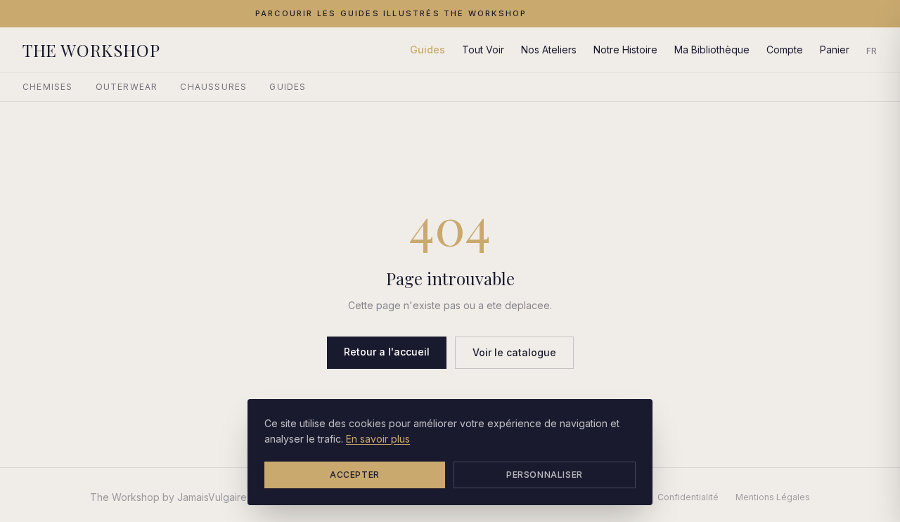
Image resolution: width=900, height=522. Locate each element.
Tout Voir (483, 50)
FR (872, 51)
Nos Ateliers (549, 50)
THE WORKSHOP (91, 50)
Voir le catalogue (514, 352)
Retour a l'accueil (387, 352)
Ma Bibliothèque (712, 50)
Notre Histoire (625, 50)
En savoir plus (378, 439)
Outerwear (127, 86)
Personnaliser (544, 474)
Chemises (47, 86)
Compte (784, 50)
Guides (427, 50)
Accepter (355, 474)
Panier (834, 50)
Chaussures (213, 86)
